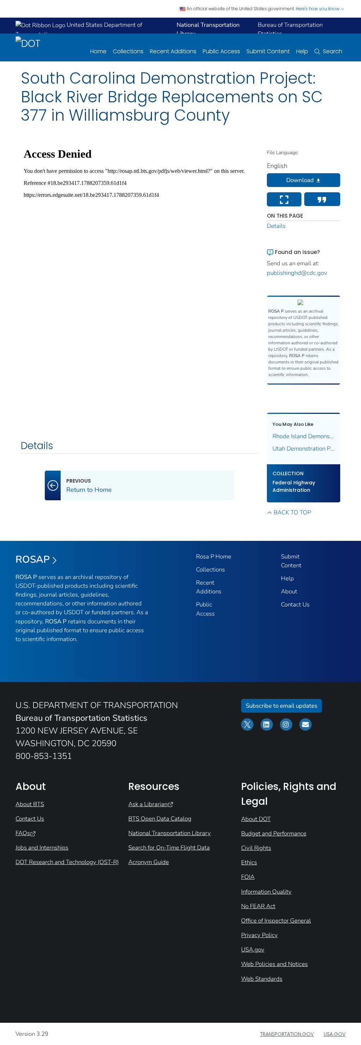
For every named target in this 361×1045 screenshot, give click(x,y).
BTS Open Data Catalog (159, 819)
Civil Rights (256, 848)
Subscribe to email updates (281, 706)
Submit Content (268, 51)
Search (332, 51)
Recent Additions (173, 51)
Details (276, 226)
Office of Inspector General (276, 921)
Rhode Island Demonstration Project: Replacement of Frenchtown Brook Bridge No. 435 (304, 436)
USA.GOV (334, 1034)
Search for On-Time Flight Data (169, 848)
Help (302, 51)
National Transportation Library (169, 833)
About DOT (256, 819)
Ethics (249, 862)
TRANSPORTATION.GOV (287, 1034)
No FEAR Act (258, 906)
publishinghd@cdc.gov (297, 273)
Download (300, 180)
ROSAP (33, 559)
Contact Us (295, 604)
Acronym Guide (148, 862)
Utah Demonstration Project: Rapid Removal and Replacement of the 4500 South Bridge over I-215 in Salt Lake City (304, 449)
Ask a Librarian (147, 804)
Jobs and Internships (42, 848)
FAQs (23, 833)
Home (98, 51)
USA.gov (252, 950)
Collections (128, 51)
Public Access (221, 51)
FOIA (248, 877)
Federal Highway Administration (294, 486)
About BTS (30, 804)
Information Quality (266, 892)
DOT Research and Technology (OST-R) (67, 862)
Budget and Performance (273, 833)
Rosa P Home (213, 556)
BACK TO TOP (292, 512)
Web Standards (261, 979)
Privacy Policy (259, 935)
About (289, 591)
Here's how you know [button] (318, 9)
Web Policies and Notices (274, 964)
